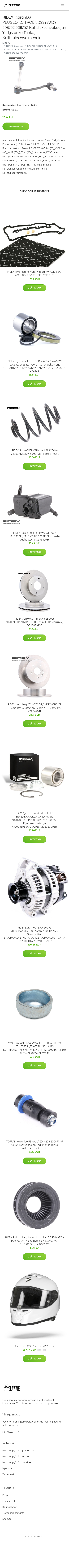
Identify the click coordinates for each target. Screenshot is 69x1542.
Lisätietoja (16, 126)
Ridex (34, 104)
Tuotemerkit (23, 104)
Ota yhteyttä (9, 1501)
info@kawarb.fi (10, 1432)
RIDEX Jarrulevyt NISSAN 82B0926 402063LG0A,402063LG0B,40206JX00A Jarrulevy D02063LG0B (34, 622)
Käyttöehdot (9, 1506)
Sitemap (7, 1518)
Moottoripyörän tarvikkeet (17, 1462)
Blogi (5, 1495)
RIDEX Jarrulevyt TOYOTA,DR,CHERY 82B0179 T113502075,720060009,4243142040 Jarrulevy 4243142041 (34, 708)
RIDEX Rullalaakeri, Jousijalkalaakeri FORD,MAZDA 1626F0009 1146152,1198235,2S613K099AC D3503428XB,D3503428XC (34, 1241)
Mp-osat (7, 1468)
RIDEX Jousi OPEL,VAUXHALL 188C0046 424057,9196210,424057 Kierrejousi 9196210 (34, 452)
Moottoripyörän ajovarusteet (18, 1450)
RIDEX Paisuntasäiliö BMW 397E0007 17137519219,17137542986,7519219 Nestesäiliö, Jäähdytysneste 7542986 (34, 536)
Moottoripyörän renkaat (16, 1456)
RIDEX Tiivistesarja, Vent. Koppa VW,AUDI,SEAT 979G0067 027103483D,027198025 (34, 273)
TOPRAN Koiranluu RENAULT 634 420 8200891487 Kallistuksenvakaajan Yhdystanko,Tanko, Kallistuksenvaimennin (34, 1145)
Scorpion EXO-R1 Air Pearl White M (34, 1346)
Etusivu (6, 42)
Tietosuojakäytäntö (13, 1512)
